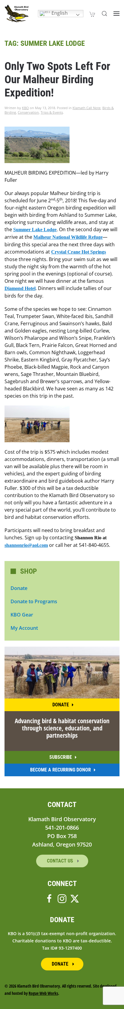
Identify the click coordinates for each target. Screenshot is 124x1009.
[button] (104, 13)
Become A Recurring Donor (60, 770)
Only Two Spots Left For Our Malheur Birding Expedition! (57, 79)
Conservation (28, 112)
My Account (24, 628)
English (59, 13)
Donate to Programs (34, 601)
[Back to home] (17, 13)
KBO (25, 108)
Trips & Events (52, 112)
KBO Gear (22, 614)
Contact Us (60, 861)
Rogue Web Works (43, 993)
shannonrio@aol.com (26, 545)
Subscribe (60, 757)
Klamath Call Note (87, 108)
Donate (19, 588)
